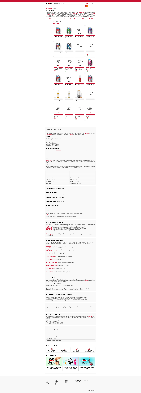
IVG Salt (83, 18)
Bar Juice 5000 (91, 18)
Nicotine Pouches (82, 5)
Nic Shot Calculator (57, 385)
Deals (86, 5)
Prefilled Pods (64, 5)
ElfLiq (74, 18)
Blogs (56, 380)
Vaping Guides (56, 381)
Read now (53, 369)
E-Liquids (59, 5)
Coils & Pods (68, 5)
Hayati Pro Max (66, 18)
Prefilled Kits (55, 5)
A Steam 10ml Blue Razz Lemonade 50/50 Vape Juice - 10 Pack (90, 53)
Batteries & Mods (77, 5)
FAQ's (56, 382)
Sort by (54, 21)
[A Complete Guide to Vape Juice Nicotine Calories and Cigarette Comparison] (71, 361)
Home (46, 8)
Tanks (72, 5)
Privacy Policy (57, 383)
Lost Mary (58, 18)
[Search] (87, 3)
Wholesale (89, 5)
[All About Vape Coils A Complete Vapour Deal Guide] (87, 361)
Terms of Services (67, 383)
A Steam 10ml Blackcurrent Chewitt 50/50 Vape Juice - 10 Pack (58, 117)
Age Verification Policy (67, 380)
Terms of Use (66, 381)
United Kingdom (91, 390)
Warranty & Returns (67, 382)
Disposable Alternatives (48, 383)
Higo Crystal (49, 18)
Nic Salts (51, 5)
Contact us (56, 384)
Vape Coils (47, 385)
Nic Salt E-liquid (50, 8)
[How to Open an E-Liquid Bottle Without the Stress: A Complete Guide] (54, 361)
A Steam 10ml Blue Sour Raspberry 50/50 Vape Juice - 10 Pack (79, 117)
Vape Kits (47, 5)
